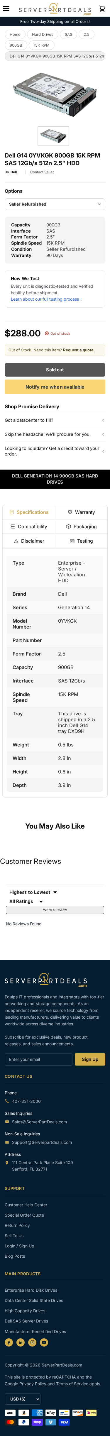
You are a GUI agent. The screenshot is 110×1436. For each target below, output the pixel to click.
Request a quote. (79, 350)
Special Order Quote (24, 1215)
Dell (14, 172)
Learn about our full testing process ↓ (46, 299)
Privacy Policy (33, 1383)
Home (15, 34)
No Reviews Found (24, 923)
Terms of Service (72, 1383)
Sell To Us (14, 1235)
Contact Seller (42, 172)
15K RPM (42, 45)
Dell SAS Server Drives (26, 1320)
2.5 (86, 34)
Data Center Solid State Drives (34, 1300)
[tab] (29, 512)
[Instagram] (32, 1342)
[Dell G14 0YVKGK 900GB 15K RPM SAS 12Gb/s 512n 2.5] (53, 136)
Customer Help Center (26, 1204)
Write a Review (55, 910)
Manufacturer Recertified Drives (35, 1331)
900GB (16, 45)
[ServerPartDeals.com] (49, 980)
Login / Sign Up (19, 1245)
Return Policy (17, 1225)
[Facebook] (9, 1342)
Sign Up (90, 1059)
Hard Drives (42, 34)
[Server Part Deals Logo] (55, 8)
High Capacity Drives (25, 1310)
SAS (68, 34)
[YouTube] (44, 1342)
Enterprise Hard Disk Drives (31, 1290)
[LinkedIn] (20, 1342)
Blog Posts (15, 1256)
